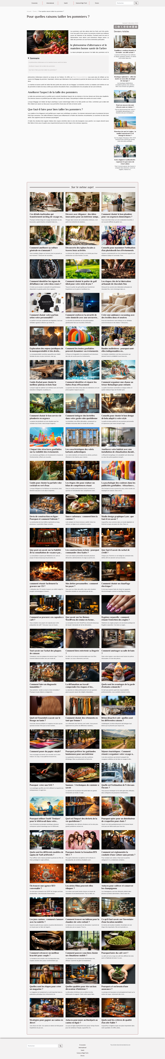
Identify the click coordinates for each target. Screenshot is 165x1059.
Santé (66, 3)
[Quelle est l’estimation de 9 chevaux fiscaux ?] (118, 773)
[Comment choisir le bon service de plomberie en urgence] (47, 403)
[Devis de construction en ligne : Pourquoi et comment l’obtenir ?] (47, 504)
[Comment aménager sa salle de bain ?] (118, 638)
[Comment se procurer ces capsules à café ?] (47, 605)
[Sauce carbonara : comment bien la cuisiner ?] (82, 504)
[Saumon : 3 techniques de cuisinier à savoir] (82, 773)
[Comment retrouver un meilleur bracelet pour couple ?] (47, 940)
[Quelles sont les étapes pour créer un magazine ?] (47, 974)
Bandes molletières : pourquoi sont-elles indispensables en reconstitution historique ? (117, 351)
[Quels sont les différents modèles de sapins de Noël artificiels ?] (47, 840)
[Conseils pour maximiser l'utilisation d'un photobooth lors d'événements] (118, 235)
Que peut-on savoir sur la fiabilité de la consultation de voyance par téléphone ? (45, 552)
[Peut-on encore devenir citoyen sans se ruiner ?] (125, 96)
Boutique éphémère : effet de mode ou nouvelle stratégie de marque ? (125, 79)
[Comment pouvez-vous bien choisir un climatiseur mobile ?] (82, 940)
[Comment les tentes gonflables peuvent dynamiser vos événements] (82, 336)
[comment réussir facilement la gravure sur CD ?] (47, 571)
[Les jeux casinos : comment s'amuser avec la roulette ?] (47, 907)
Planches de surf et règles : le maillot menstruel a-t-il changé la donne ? (125, 133)
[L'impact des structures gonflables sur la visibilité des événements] (47, 437)
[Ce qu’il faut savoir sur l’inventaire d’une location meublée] (118, 907)
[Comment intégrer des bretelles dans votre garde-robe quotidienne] (82, 403)
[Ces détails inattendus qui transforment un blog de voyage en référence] (47, 202)
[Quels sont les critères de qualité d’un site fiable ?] (118, 1008)
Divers (97, 3)
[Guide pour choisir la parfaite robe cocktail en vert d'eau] (47, 470)
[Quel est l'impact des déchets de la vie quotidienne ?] (82, 806)
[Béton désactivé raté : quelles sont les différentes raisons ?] (118, 705)
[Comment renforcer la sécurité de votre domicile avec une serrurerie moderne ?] (82, 302)
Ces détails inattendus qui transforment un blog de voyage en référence (46, 217)
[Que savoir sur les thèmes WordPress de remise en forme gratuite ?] (82, 605)
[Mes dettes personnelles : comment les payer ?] (82, 571)
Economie (34, 3)
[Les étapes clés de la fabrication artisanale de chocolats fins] (118, 269)
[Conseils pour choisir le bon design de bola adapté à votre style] (118, 403)
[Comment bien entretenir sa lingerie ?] (82, 638)
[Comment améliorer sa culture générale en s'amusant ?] (47, 235)
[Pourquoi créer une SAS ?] (47, 773)
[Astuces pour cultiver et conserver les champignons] (118, 873)
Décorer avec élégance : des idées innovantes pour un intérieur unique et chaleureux (82, 217)
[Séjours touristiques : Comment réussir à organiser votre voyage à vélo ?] (118, 739)
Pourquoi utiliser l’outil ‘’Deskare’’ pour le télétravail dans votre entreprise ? (45, 821)
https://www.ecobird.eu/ (80, 77)
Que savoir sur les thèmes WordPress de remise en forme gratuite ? (80, 620)
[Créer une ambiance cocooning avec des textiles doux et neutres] (118, 302)
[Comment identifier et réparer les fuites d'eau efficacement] (82, 370)
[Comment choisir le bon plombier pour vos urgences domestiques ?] (118, 202)
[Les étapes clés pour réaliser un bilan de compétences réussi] (82, 470)
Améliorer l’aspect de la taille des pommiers (42, 66)
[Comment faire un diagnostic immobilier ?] (47, 672)
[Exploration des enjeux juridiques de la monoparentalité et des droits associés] (47, 336)
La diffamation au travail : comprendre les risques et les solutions (79, 687)
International (50, 3)
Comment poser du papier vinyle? (45, 751)
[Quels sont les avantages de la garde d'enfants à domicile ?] (118, 672)
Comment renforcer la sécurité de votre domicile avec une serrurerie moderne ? (81, 317)
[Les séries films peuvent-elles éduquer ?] (82, 873)
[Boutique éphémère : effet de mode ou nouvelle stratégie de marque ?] (125, 68)
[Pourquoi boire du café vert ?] (118, 940)
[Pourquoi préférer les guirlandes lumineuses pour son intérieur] (82, 739)
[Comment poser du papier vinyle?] (47, 739)
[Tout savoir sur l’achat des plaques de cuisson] (47, 638)
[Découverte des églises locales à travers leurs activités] (82, 235)
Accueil (29, 11)
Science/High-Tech (81, 3)
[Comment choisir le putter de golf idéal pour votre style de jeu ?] (82, 269)
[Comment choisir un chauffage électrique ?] (118, 571)
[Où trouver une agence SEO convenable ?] (47, 873)
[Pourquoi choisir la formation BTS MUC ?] (82, 840)
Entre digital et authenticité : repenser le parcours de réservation (125, 162)
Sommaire (34, 58)
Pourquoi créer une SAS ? (42, 785)
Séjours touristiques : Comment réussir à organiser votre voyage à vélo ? (117, 754)
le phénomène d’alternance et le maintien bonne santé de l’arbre (48, 62)
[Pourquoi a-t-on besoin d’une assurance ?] (118, 974)
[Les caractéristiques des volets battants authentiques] (82, 437)
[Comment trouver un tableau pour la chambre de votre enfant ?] (82, 907)
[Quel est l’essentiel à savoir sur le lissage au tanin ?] (47, 705)
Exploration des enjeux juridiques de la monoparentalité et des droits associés (46, 351)
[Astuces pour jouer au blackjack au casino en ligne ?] (82, 1008)
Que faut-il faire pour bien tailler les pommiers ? (43, 70)
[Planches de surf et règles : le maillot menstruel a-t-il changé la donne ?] (125, 122)
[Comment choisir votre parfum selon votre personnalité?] (47, 302)
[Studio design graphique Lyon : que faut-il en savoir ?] (118, 504)
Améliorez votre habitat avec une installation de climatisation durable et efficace (118, 452)
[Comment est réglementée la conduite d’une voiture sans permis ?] (118, 840)
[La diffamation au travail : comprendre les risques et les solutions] (82, 672)
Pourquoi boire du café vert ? (114, 953)
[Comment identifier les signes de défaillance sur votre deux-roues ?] (47, 269)
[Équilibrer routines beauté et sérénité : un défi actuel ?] (125, 41)
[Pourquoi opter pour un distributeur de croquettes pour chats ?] (118, 806)
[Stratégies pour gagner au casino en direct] (47, 1008)
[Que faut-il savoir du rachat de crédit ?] (118, 538)
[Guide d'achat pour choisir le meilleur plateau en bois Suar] (47, 370)
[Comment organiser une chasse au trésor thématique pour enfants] (118, 370)
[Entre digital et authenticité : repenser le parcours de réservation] (125, 151)
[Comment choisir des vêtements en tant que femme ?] (82, 705)
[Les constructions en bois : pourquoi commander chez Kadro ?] (82, 538)
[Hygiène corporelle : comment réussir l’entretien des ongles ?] (118, 605)
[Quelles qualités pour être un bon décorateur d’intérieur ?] (82, 974)
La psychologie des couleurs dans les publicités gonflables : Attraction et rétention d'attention (118, 485)
